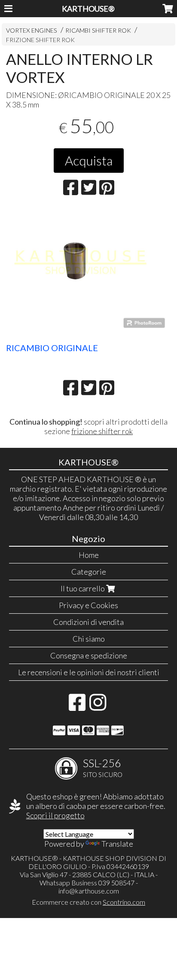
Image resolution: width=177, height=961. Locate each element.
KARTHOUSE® (88, 8)
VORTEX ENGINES (31, 30)
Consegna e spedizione (88, 655)
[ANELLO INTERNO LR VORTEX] (88, 272)
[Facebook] (77, 706)
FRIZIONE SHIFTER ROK (40, 39)
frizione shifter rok (102, 431)
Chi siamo (89, 638)
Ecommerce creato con (88, 902)
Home (89, 555)
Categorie (88, 571)
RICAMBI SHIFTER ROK (98, 30)
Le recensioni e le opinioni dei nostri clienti (88, 672)
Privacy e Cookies (88, 605)
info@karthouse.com (88, 891)
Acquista (89, 160)
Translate (117, 843)
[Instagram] (97, 706)
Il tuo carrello (83, 588)
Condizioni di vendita (88, 622)
